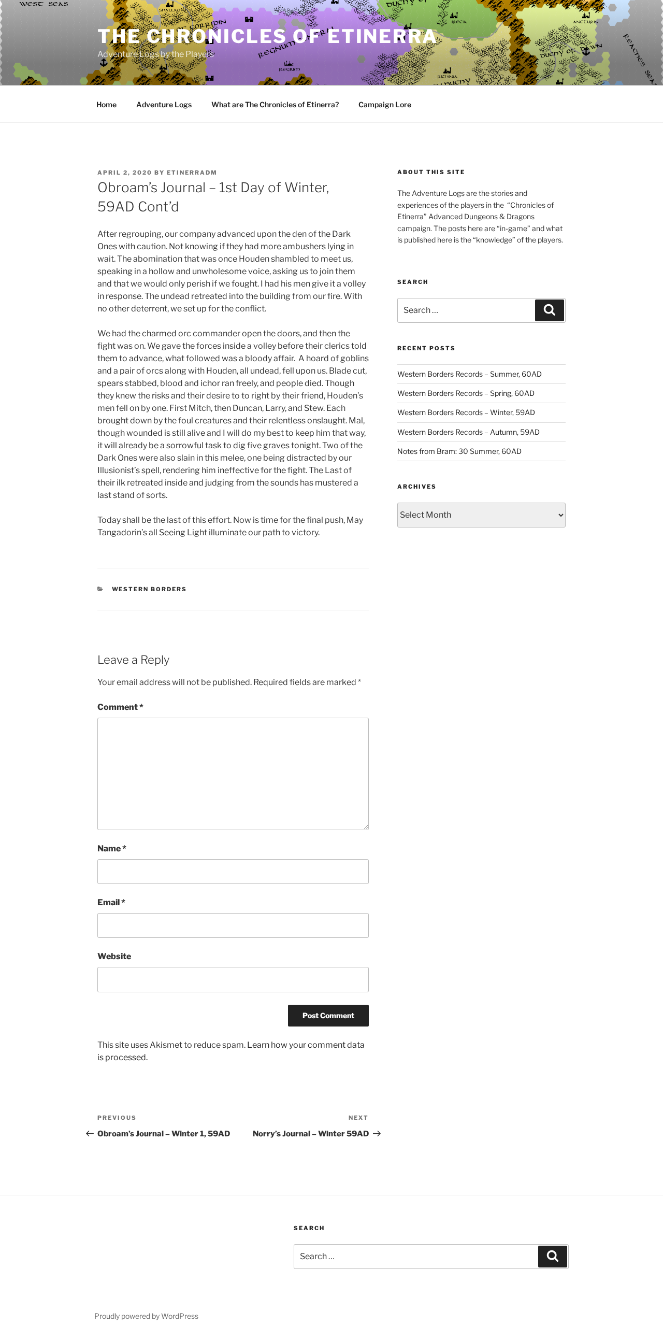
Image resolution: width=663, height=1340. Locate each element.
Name (111, 848)
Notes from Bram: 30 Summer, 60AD (459, 451)
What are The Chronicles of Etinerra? (275, 104)
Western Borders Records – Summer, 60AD (469, 373)
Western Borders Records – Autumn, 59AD (468, 431)
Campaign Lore (384, 104)
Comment (120, 707)
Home (106, 104)
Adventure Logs (164, 104)
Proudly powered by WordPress (146, 1316)
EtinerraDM (192, 172)
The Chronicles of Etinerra (267, 36)
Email (111, 902)
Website (114, 956)
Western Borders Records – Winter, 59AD (466, 412)
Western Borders (150, 589)
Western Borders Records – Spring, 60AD (466, 393)
